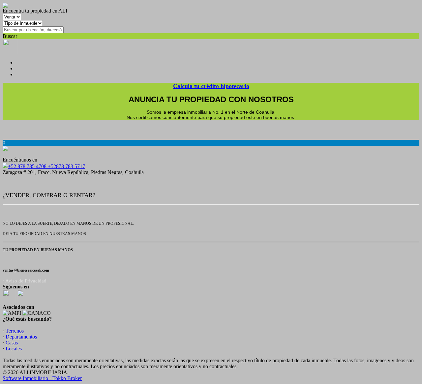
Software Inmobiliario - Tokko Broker (42, 378)
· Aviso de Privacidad (24, 280)
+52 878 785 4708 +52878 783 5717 (46, 166)
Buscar (10, 36)
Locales (14, 348)
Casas (12, 342)
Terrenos (15, 331)
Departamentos (21, 337)
